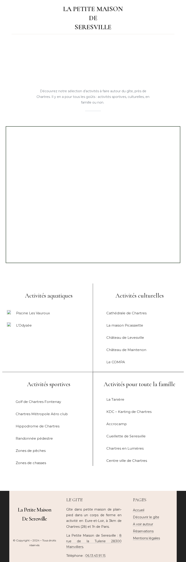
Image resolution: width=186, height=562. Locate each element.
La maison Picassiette (124, 325)
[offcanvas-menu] (168, 18)
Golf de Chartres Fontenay (38, 402)
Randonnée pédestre (34, 438)
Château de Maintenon (126, 350)
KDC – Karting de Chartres (129, 411)
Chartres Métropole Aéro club (42, 414)
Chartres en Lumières (125, 448)
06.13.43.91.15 (95, 556)
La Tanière (115, 399)
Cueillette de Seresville (126, 436)
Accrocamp (116, 424)
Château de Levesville (125, 337)
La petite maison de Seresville (93, 18)
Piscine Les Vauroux (33, 313)
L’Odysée (24, 325)
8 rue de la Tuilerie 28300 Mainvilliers (93, 541)
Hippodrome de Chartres (37, 426)
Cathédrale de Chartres (126, 313)
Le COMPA (115, 362)
